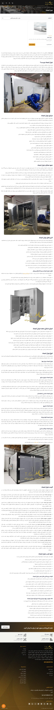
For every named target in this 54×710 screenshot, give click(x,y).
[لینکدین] (32, 704)
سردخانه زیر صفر (26, 273)
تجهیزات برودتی (43, 7)
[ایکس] (44, 704)
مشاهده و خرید (32, 44)
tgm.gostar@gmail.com (47, 695)
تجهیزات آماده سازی (23, 669)
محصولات (48, 7)
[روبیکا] (50, 704)
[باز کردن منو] (2, 3)
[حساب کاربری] (9, 3)
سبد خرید (24, 654)
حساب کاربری (24, 652)
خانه (52, 7)
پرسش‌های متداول (50, 673)
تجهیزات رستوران (23, 673)
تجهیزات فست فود (23, 681)
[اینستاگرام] (29, 704)
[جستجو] (6, 3)
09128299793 (48, 662)
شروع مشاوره (5, 627)
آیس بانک (36, 442)
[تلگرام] (35, 704)
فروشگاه (24, 648)
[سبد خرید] (12, 3)
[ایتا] (47, 704)
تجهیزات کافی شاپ (23, 682)
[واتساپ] (38, 704)
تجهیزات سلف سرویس (22, 677)
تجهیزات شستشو (23, 679)
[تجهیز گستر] (49, 3)
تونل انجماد (49, 37)
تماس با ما (24, 650)
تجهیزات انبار (24, 671)
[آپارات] (41, 704)
